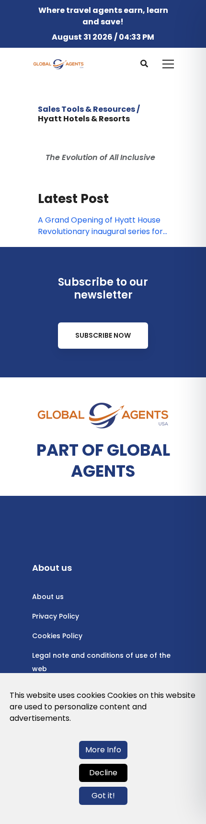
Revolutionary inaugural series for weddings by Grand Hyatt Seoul (100, 231)
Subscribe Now (103, 335)
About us (48, 596)
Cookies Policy (57, 636)
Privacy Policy (55, 616)
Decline (103, 772)
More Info (103, 749)
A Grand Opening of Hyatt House (99, 219)
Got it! (103, 795)
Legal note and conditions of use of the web (101, 662)
